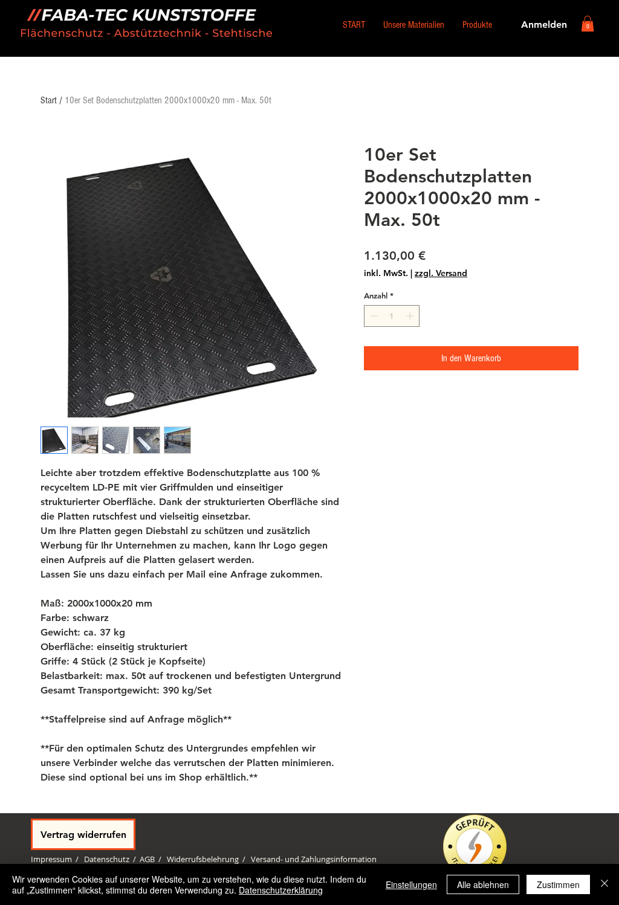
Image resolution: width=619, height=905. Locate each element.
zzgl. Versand (441, 273)
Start (49, 100)
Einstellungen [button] (411, 884)
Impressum (51, 859)
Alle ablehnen (483, 884)
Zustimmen (558, 884)
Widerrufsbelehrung (203, 859)
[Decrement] (373, 316)
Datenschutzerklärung (281, 890)
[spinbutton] (392, 316)
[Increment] (411, 316)
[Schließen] (604, 884)
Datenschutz (106, 859)
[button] (587, 23)
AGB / (153, 859)
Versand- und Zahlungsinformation (314, 859)
